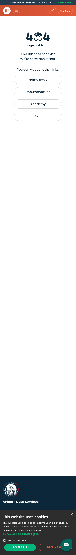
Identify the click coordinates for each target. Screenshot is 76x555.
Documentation (38, 92)
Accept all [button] (20, 547)
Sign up (65, 11)
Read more (35, 530)
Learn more (64, 2)
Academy (38, 104)
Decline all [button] (55, 547)
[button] (38, 534)
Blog (38, 116)
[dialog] (38, 532)
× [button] (71, 514)
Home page (38, 79)
